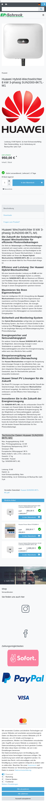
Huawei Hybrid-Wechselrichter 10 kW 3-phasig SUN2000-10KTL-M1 (30, 543)
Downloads (8, 215)
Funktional (9, 782)
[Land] (39, 4)
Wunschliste (8, 189)
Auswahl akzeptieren (23, 798)
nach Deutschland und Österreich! (21, 575)
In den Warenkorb (27, 182)
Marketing (9, 777)
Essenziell (9, 774)
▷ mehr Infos (9, 581)
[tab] (23, 208)
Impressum (32, 765)
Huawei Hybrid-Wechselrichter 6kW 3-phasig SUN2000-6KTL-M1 (29, 506)
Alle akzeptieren (23, 789)
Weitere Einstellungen (10, 784)
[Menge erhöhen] (9, 181)
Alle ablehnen (23, 794)
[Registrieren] (6, 4)
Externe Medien (11, 779)
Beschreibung (9, 208)
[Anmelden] (2, 4)
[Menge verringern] (9, 184)
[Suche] (41, 9)
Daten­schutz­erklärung (23, 770)
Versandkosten (7, 592)
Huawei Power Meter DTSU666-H (29, 524)
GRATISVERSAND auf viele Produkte (22, 572)
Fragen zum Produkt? (12, 222)
